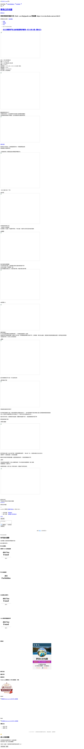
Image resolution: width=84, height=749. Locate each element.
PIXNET (32, 731)
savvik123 (2, 502)
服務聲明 (53, 731)
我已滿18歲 (3, 746)
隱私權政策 (49, 731)
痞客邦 (9, 509)
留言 (12, 509)
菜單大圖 (2, 144)
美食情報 (11, 19)
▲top (1, 516)
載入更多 (2, 518)
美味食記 (10, 512)
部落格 (4, 22)
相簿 (4, 21)
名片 (4, 24)
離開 (7, 746)
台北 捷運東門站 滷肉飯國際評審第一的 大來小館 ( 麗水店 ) (22, 29)
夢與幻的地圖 (6, 9)
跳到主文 (2, 12)
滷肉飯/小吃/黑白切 (12, 514)
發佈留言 (2, 526)
